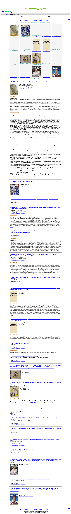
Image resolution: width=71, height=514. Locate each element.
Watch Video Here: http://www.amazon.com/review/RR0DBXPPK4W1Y (24, 402)
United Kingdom (23, 88)
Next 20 (69, 19)
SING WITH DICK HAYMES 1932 (20, 343)
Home (2, 14)
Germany (27, 88)
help (26, 86)
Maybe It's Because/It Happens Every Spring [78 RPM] (25, 356)
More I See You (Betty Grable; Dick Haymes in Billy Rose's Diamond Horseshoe (30, 479)
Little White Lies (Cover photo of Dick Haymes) (22, 181)
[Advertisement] (35, 4)
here (42, 512)
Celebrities (6, 14)
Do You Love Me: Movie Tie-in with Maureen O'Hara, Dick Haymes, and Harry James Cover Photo (34, 199)
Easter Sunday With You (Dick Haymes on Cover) (23, 449)
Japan (31, 88)
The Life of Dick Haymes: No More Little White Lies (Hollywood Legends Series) (30, 81)
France (30, 88)
